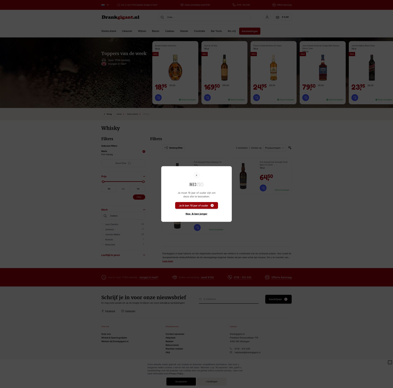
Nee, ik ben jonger (196, 213)
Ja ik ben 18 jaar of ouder (193, 205)
